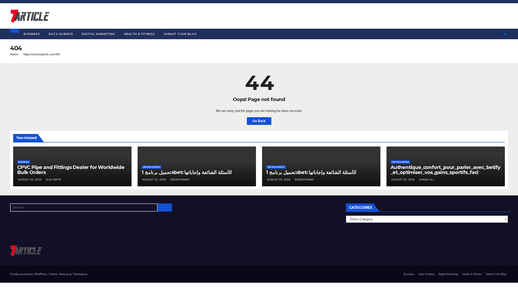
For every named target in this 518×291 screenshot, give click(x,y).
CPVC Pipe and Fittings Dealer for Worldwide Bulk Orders (70, 169)
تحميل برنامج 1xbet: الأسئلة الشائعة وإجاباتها (187, 172)
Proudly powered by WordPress (29, 274)
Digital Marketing (98, 34)
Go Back (259, 121)
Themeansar (80, 274)
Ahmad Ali (426, 179)
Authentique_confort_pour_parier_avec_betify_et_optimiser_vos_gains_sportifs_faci (445, 169)
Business (31, 34)
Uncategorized (151, 167)
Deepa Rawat (180, 179)
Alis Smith (53, 179)
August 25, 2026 (154, 179)
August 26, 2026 (30, 179)
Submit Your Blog (180, 34)
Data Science (61, 34)
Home (14, 54)
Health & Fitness (139, 34)
